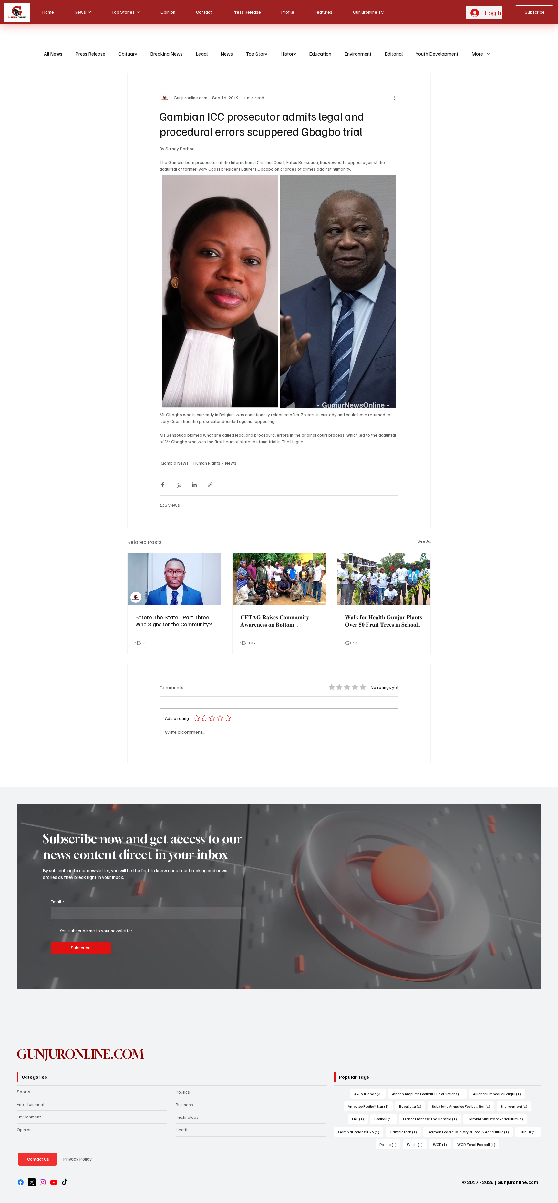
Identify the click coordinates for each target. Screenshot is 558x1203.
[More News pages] (89, 12)
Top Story (256, 53)
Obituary (127, 53)
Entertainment (31, 1104)
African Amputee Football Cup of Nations (429, 1093)
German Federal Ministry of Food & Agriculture (470, 1131)
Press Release (90, 53)
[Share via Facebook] (163, 485)
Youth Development (437, 53)
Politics (183, 1092)
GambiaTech (405, 1131)
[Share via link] (210, 485)
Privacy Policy (77, 1159)
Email (57, 901)
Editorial (394, 53)
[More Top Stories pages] (138, 12)
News (227, 53)
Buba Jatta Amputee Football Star (463, 1106)
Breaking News (166, 53)
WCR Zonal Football (478, 1144)
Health (182, 1129)
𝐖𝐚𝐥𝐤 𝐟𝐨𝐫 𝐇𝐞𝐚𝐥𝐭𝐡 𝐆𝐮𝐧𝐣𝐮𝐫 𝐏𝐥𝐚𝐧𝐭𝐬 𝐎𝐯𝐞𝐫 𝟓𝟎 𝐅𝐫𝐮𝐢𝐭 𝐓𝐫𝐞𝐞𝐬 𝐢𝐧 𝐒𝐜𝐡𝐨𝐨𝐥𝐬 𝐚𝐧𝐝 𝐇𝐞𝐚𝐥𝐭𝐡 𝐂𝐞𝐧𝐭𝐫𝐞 (383, 620)
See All (424, 541)
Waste (417, 1144)
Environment (358, 53)
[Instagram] (42, 1182)
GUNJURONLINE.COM (80, 1054)
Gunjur (530, 1131)
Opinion (24, 1129)
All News (53, 53)
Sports (23, 1091)
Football (385, 1118)
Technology (187, 1117)
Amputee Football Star (370, 1106)
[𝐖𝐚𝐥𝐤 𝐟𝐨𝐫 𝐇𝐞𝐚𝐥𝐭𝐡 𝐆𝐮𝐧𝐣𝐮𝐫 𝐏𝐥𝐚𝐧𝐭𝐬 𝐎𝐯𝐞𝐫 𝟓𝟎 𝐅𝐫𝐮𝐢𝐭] (383, 579)
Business (184, 1104)
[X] (32, 1182)
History (288, 53)
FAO (360, 1118)
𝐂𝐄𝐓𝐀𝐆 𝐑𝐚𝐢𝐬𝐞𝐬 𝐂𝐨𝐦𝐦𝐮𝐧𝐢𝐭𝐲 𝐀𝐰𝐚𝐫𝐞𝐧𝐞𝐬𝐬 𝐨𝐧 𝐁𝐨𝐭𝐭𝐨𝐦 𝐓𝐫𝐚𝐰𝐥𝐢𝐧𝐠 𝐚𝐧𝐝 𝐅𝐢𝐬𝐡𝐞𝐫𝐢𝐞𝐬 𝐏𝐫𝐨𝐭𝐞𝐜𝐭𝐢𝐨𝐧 (274, 620)
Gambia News (175, 463)
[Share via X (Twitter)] (178, 485)
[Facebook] (21, 1182)
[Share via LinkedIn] (194, 485)
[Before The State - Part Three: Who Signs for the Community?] (174, 579)
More (477, 53)
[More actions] (394, 98)
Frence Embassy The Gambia (432, 1118)
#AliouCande (370, 1093)
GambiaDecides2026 (360, 1131)
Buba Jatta (412, 1106)
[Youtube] (53, 1182)
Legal (202, 53)
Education (320, 53)
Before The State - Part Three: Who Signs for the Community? (173, 620)
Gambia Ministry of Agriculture (497, 1118)
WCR (442, 1144)
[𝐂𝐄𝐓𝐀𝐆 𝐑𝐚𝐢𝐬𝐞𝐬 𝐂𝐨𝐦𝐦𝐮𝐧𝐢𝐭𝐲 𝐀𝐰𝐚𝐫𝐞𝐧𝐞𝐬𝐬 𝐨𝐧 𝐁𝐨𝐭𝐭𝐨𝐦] (279, 579)
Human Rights (206, 463)
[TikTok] (64, 1182)
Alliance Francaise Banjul (499, 1093)
